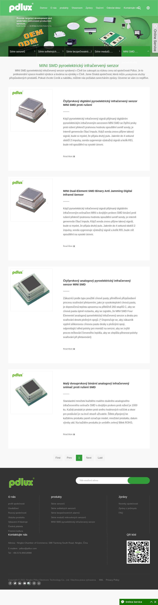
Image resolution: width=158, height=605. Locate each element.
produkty (64, 7)
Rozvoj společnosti (17, 513)
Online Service (134, 601)
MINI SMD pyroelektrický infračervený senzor (132, 62)
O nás (53, 7)
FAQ (121, 513)
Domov (43, 7)
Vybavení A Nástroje (18, 522)
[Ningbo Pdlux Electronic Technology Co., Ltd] (21, 6)
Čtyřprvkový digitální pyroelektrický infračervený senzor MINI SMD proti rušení (100, 103)
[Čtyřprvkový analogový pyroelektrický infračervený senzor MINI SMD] (31, 268)
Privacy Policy (112, 580)
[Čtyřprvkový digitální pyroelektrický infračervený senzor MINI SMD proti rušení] (31, 88)
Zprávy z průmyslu (128, 508)
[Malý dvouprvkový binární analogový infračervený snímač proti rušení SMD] (31, 371)
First (58, 457)
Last (100, 457)
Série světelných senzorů (63, 508)
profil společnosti (16, 503)
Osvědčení (13, 508)
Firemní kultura (15, 531)
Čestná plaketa (15, 526)
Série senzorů (58, 503)
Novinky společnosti (128, 503)
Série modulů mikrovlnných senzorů (68, 517)
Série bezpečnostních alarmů (65, 513)
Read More (68, 156)
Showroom (77, 7)
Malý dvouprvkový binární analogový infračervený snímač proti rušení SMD (96, 385)
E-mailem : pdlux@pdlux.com (22, 548)
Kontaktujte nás (131, 7)
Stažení (100, 7)
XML (101, 580)
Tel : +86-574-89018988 (20, 553)
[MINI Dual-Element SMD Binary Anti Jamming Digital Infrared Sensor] (31, 178)
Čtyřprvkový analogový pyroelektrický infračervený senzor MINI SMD (97, 282)
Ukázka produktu (16, 517)
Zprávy (89, 7)
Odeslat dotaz (114, 7)
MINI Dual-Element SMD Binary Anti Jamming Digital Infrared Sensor (97, 192)
